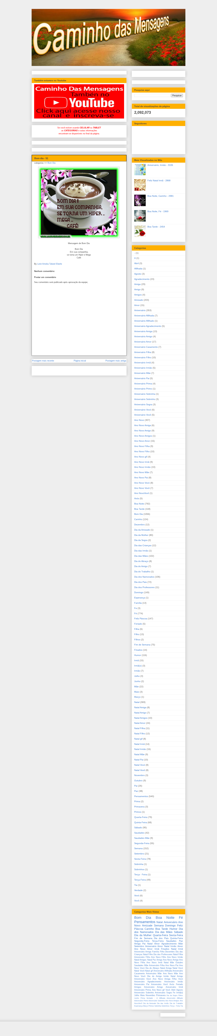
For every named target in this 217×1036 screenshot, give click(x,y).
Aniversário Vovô (142, 415)
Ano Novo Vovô (142, 488)
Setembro (139, 853)
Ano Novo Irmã (141, 462)
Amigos (138, 294)
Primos (137, 812)
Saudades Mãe (141, 838)
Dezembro (139, 524)
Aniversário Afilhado (144, 321)
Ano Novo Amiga (142, 425)
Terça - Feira (140, 874)
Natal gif (138, 738)
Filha (136, 629)
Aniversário (140, 310)
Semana (138, 848)
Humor (137, 655)
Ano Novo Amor (142, 441)
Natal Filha (139, 728)
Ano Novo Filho (142, 451)
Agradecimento (141, 279)
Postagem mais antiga (115, 361)
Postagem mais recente (43, 361)
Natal (136, 702)
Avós (136, 498)
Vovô (136, 900)
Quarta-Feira (140, 817)
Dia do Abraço (141, 561)
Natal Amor (139, 723)
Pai (135, 785)
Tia (135, 885)
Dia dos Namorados (144, 577)
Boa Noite (139, 503)
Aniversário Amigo (143, 336)
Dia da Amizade (142, 530)
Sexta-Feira (140, 859)
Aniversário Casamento (146, 347)
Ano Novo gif (140, 456)
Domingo (138, 592)
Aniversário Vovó (142, 409)
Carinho (138, 519)
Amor (137, 305)
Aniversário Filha (142, 352)
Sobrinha (138, 864)
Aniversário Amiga (143, 331)
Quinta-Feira (140, 822)
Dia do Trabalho (142, 571)
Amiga (137, 284)
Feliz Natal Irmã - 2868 (158, 180)
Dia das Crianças (142, 545)
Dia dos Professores (144, 587)
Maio (136, 692)
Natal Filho (139, 733)
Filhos (137, 639)
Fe (135, 608)
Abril (136, 263)
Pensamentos (141, 796)
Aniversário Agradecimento (147, 326)
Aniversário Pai (141, 378)
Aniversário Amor (142, 341)
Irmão (137, 670)
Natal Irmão (140, 749)
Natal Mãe (139, 754)
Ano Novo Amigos (143, 436)
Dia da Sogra (140, 540)
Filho (136, 634)
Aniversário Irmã (142, 362)
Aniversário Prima (143, 383)
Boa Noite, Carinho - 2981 (160, 196)
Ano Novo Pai (141, 477)
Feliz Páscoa (140, 618)
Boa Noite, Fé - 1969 (157, 211)
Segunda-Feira (141, 843)
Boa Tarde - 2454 (156, 226)
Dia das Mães (141, 556)
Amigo (137, 289)
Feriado (138, 623)
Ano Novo (139, 420)
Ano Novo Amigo (142, 430)
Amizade (138, 300)
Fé (135, 613)
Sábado (138, 827)
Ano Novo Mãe (141, 472)
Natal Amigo (140, 712)
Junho (137, 681)
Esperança (139, 597)
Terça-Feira (140, 879)
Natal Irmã (139, 744)
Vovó (136, 895)
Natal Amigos (140, 718)
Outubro (138, 780)
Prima (137, 801)
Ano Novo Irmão (142, 467)
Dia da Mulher (141, 535)
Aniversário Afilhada (144, 315)
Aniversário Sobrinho (144, 399)
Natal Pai (138, 759)
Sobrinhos (139, 869)
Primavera (139, 806)
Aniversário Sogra (143, 404)
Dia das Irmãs (141, 550)
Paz (136, 791)
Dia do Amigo (141, 566)
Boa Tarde (139, 509)
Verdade (138, 890)
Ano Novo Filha (142, 446)
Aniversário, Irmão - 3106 (160, 165)
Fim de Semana (142, 644)
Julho (137, 676)
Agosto (137, 274)
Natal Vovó (139, 765)
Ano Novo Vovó (142, 483)
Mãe (136, 686)
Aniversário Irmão (143, 368)
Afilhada (138, 268)
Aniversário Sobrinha (144, 394)
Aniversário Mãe (142, 373)
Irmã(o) (138, 665)
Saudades (139, 832)
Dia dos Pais (140, 582)
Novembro (139, 775)
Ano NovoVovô (141, 493)
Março (137, 697)
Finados (138, 650)
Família (138, 603)
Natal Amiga (140, 707)
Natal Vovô (139, 770)
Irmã (136, 660)
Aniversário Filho (142, 357)
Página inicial (80, 361)
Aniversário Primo (143, 388)
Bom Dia (51, 163)
